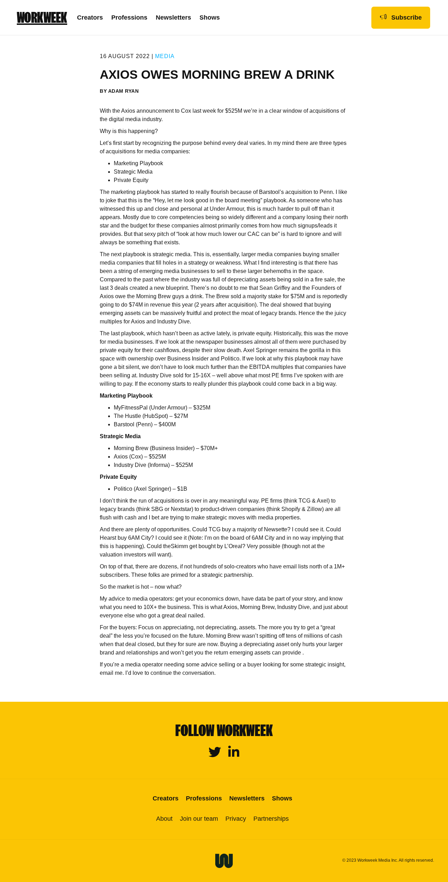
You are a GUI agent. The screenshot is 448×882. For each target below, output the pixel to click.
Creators (90, 17)
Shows (210, 17)
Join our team (199, 818)
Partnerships (271, 818)
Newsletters (173, 17)
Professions (129, 17)
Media (165, 56)
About (164, 818)
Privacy (235, 818)
